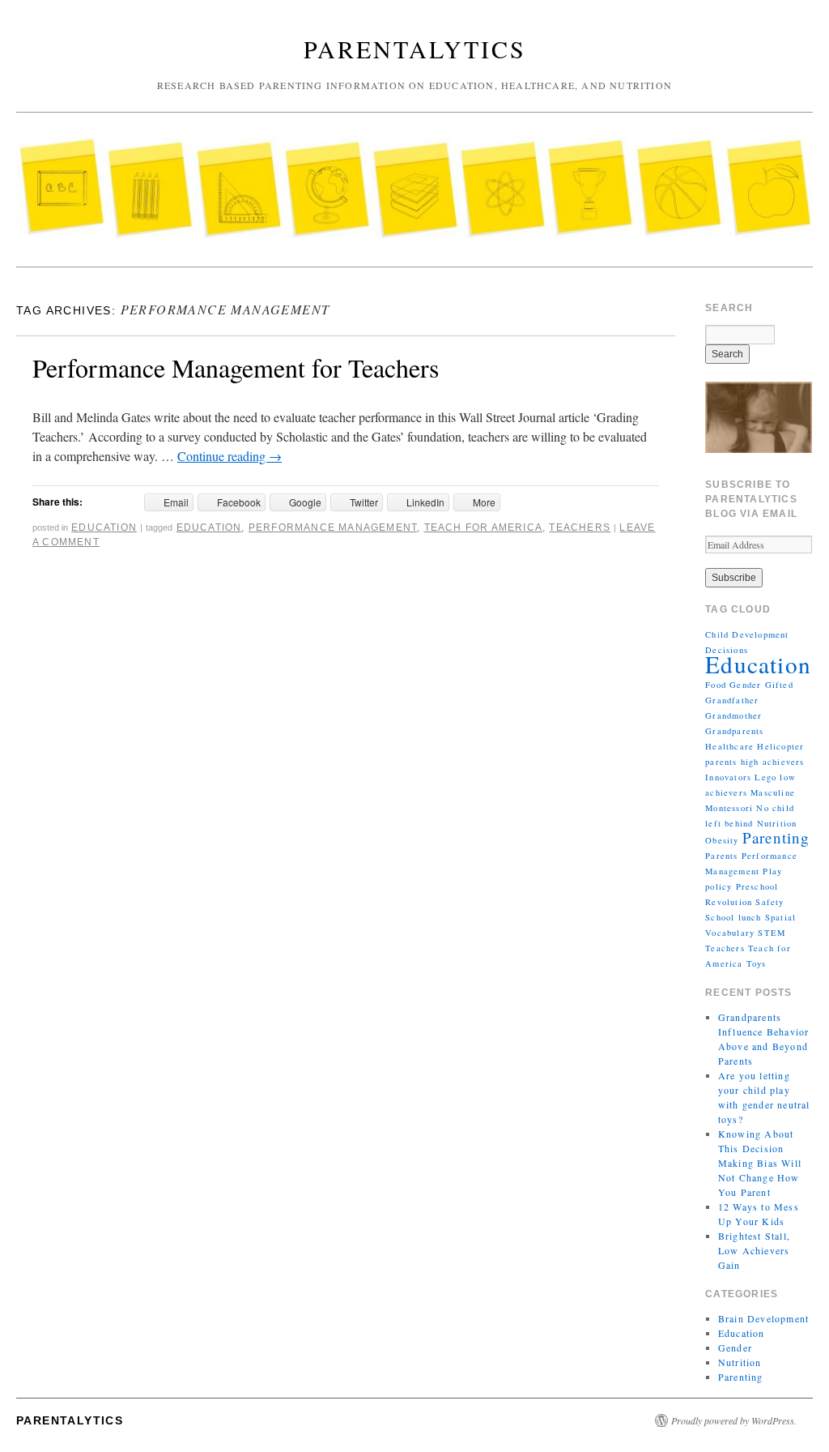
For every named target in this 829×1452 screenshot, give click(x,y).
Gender (745, 684)
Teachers (579, 527)
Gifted (779, 684)
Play (772, 871)
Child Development (747, 634)
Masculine (772, 792)
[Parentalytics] (414, 196)
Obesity (721, 840)
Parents (721, 855)
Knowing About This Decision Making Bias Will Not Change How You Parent (759, 1162)
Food (715, 684)
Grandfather (732, 700)
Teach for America (483, 527)
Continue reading (229, 455)
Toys (756, 963)
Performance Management (333, 527)
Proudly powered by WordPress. (734, 1420)
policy (718, 886)
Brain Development (763, 1318)
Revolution (728, 902)
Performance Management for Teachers (235, 367)
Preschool (757, 886)
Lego (765, 777)
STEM (771, 932)
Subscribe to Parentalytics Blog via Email (751, 499)
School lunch (733, 917)
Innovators (728, 777)
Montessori (729, 808)
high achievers (773, 761)
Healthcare (729, 746)
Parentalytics (415, 48)
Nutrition (777, 823)
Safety (769, 902)
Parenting (776, 837)
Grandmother (733, 715)
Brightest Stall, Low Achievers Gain (754, 1250)
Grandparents (734, 731)
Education (104, 527)
